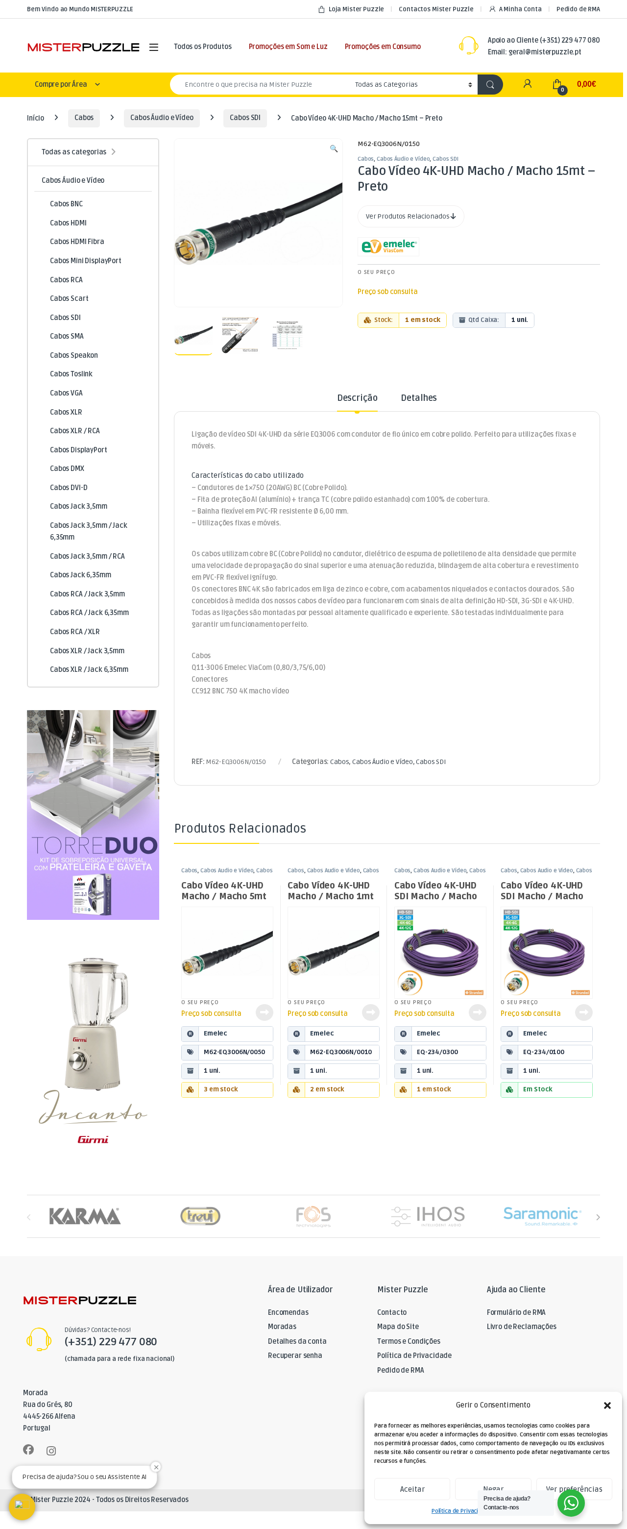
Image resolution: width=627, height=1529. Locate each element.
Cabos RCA (66, 280)
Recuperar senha (295, 1356)
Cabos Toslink (71, 374)
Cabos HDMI (68, 223)
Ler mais (264, 1012)
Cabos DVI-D (68, 488)
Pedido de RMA (578, 9)
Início (35, 118)
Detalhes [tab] (419, 398)
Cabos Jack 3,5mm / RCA (87, 556)
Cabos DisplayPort (78, 450)
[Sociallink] (28, 1449)
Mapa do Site (397, 1327)
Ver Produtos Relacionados (408, 216)
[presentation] (598, 1217)
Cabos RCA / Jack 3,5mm (87, 594)
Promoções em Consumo (383, 47)
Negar (493, 1489)
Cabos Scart (69, 299)
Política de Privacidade (462, 1511)
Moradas (282, 1327)
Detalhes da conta (297, 1341)
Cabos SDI (245, 118)
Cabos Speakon (74, 355)
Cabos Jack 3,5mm (78, 506)
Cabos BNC (66, 204)
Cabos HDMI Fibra (77, 242)
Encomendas (288, 1312)
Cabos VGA (66, 393)
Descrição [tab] (357, 398)
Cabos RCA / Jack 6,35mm (89, 613)
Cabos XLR (66, 412)
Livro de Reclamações (521, 1327)
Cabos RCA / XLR (75, 632)
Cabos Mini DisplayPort (85, 261)
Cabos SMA (67, 336)
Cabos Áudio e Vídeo (161, 118)
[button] (607, 1405)
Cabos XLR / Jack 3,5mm (87, 651)
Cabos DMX (67, 469)
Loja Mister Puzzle (356, 9)
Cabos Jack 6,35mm (80, 575)
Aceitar (412, 1489)
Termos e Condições (408, 1341)
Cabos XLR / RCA (75, 431)
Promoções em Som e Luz (288, 47)
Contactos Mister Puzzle (436, 9)
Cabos (84, 118)
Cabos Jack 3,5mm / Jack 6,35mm (88, 531)
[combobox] (260, 84)
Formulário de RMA (516, 1312)
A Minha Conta (520, 9)
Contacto (392, 1312)
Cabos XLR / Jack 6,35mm (89, 670)
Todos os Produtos (203, 47)
